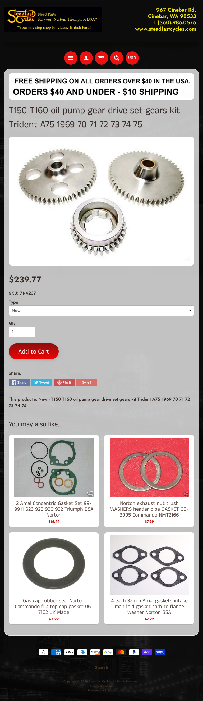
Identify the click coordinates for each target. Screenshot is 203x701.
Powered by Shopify (101, 690)
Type (13, 302)
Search (101, 667)
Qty (12, 323)
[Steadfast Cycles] (53, 19)
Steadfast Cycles (100, 681)
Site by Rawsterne (101, 686)
